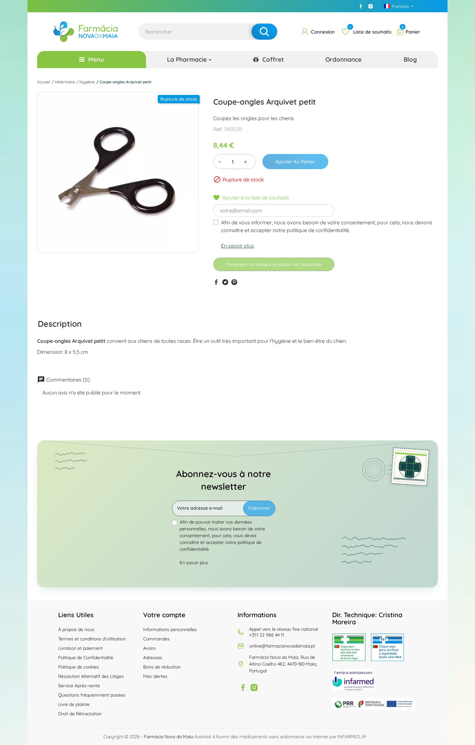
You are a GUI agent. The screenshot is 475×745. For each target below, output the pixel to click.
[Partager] (216, 282)
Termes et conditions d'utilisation (92, 639)
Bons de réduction (162, 667)
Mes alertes (155, 676)
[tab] (59, 323)
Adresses (152, 657)
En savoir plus (237, 245)
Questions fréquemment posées (91, 695)
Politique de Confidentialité (85, 657)
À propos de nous (76, 629)
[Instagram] (370, 6)
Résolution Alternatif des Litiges (91, 676)
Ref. (218, 129)
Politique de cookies (78, 667)
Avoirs (149, 648)
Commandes (156, 639)
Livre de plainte (74, 704)
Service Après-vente (79, 686)
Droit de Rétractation (79, 714)
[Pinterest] (234, 282)
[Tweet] (225, 282)
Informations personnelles (170, 629)
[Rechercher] (264, 32)
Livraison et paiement (80, 648)
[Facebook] (361, 6)
